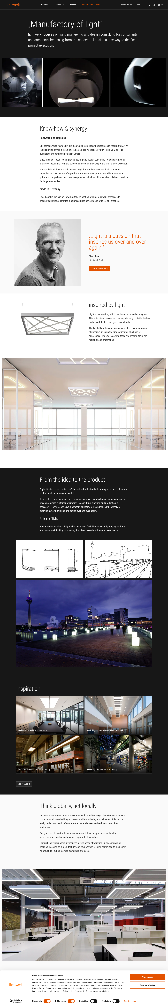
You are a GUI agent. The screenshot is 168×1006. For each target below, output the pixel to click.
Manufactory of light (91, 4)
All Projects (24, 784)
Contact (138, 5)
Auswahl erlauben (147, 985)
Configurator (126, 5)
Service (73, 4)
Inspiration (59, 4)
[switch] (71, 1001)
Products (45, 4)
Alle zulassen (147, 977)
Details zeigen (130, 1001)
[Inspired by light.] (12, 4)
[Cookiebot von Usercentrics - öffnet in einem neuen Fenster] (16, 1001)
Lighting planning (99, 269)
